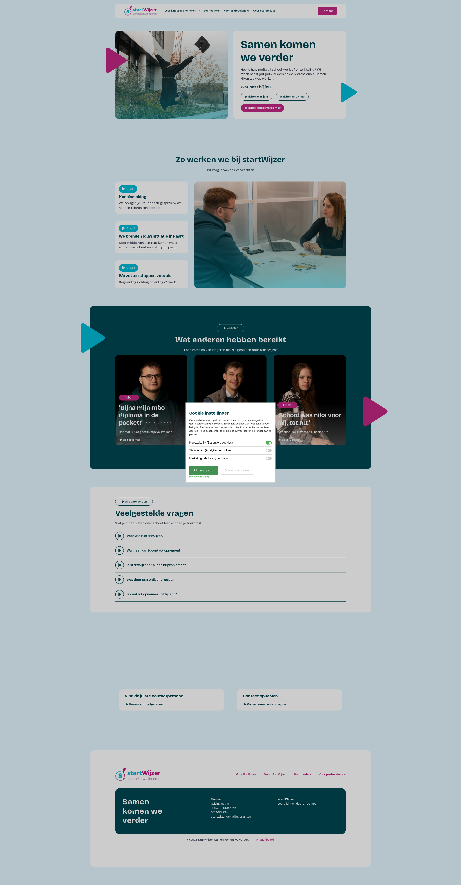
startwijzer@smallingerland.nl (231, 816)
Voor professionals (236, 11)
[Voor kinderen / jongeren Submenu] (198, 11)
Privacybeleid (265, 839)
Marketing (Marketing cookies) (208, 458)
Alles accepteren (203, 470)
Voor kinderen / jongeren (180, 11)
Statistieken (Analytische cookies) (210, 450)
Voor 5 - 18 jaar (246, 774)
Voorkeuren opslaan (237, 470)
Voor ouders (212, 11)
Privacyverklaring (199, 476)
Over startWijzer (264, 11)
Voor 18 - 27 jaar (275, 774)
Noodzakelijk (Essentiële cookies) (211, 442)
